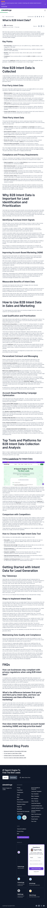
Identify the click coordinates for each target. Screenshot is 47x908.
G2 (17, 141)
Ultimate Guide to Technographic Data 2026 (14, 755)
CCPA (33, 56)
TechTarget (31, 126)
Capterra (21, 141)
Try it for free (4, 6)
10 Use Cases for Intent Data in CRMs (12, 753)
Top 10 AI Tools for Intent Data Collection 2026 (15, 757)
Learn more (36, 871)
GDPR (28, 56)
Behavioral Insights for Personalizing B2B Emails (15, 751)
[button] (45, 10)
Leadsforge (12, 60)
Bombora (25, 126)
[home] (6, 10)
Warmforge (18, 502)
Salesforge (39, 501)
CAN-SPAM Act (24, 162)
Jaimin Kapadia (9, 25)
